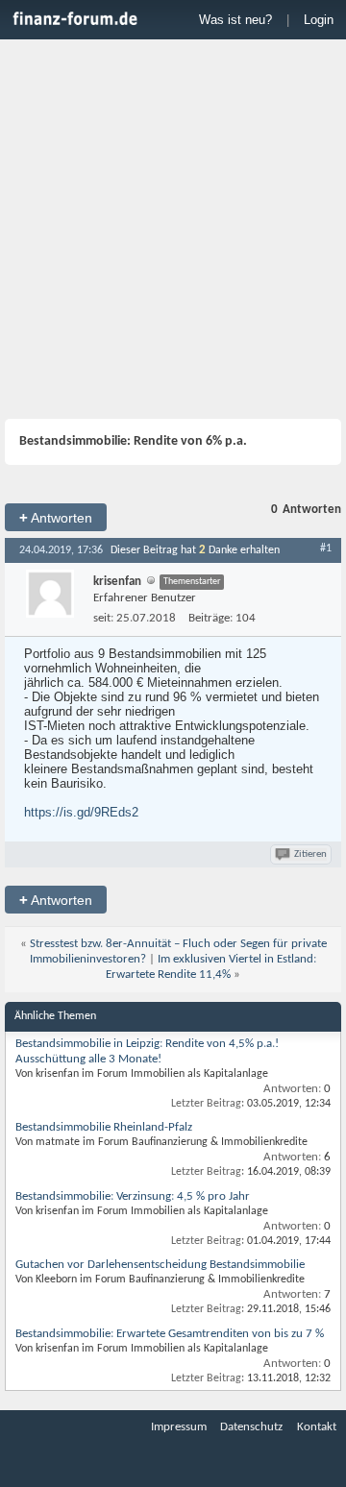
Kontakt (316, 1427)
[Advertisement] (173, 231)
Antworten (55, 517)
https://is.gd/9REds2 (81, 812)
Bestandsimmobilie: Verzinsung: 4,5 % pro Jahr (132, 1196)
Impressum (179, 1427)
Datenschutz (251, 1427)
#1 (326, 548)
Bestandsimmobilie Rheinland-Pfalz (103, 1127)
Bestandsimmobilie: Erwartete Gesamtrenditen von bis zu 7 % (169, 1334)
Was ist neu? (235, 19)
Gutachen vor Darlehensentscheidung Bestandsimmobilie (160, 1264)
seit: (103, 618)
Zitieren (310, 854)
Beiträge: (210, 618)
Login (319, 19)
